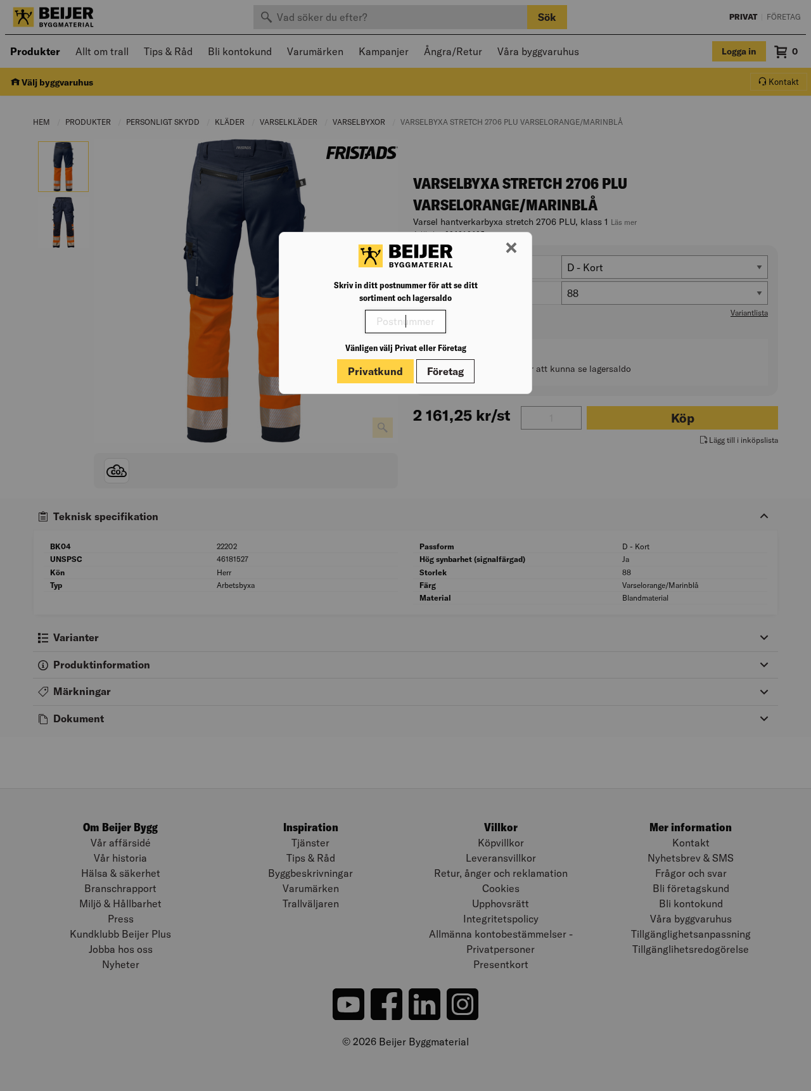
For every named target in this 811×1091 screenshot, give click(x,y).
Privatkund (375, 371)
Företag (445, 371)
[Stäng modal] (511, 248)
